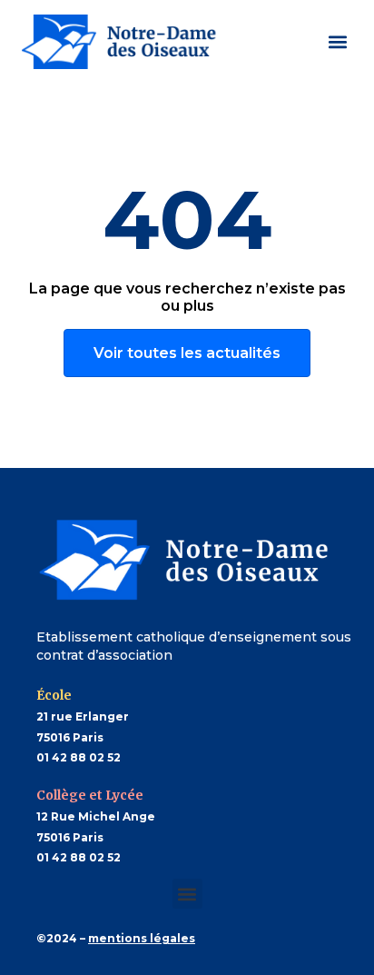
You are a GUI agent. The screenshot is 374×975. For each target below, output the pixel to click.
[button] (337, 41)
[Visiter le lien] (121, 42)
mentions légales (141, 938)
